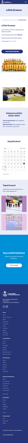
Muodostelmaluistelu (12, 20)
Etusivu (3, 20)
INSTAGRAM (12, 41)
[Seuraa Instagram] (7, 306)
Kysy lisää (14, 265)
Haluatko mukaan (12, 51)
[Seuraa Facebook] (4, 306)
